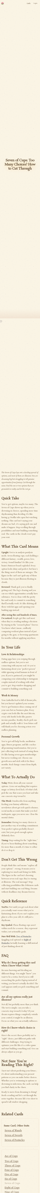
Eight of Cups (12, 1187)
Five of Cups (11, 1174)
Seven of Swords (13, 1135)
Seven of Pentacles (15, 1140)
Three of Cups (12, 1165)
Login (35, 3)
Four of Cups (12, 1170)
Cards (28, 3)
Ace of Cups (11, 1156)
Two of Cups (11, 1161)
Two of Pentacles (23, 936)
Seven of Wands (13, 1130)
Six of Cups (11, 1178)
